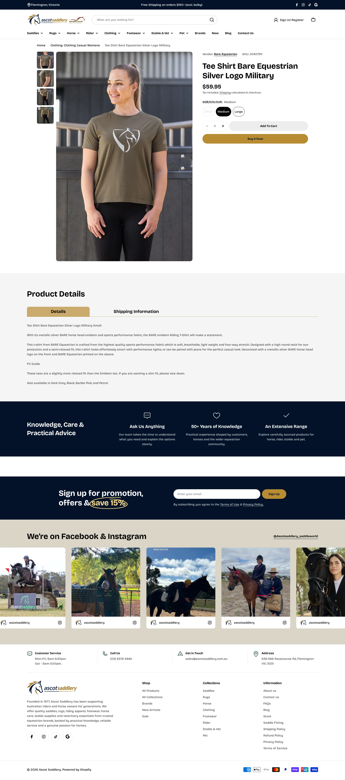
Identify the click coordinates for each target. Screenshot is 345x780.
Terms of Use (229, 504)
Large (239, 111)
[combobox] (154, 20)
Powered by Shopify (76, 769)
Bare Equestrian (225, 54)
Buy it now (255, 139)
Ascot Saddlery (50, 769)
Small (209, 113)
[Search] (211, 19)
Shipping (225, 92)
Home (41, 45)
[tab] (58, 312)
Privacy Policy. (253, 504)
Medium (223, 111)
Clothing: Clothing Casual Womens (75, 45)
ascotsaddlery (82, 622)
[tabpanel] (172, 354)
